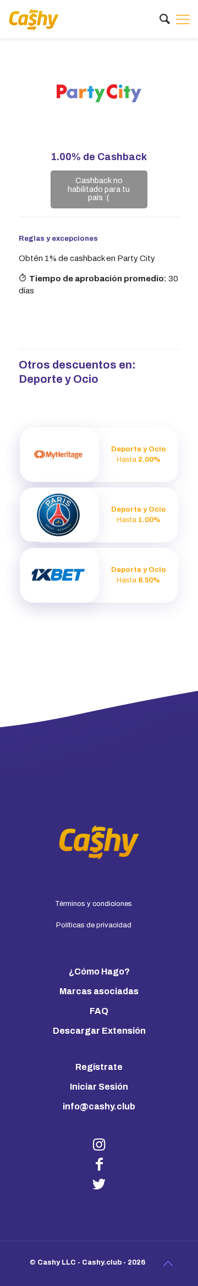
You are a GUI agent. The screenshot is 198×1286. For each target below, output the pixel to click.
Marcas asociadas (99, 991)
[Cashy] (33, 19)
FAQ (99, 1011)
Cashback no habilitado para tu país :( (99, 189)
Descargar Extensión (99, 1030)
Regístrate (99, 1067)
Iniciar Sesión (99, 1086)
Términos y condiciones (93, 904)
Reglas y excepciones (58, 238)
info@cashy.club (99, 1106)
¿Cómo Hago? (99, 971)
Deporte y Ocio (58, 379)
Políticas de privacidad (93, 925)
